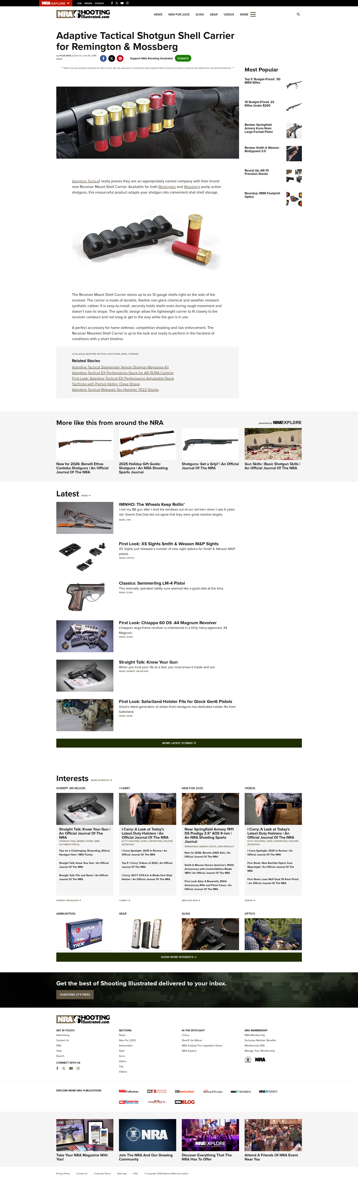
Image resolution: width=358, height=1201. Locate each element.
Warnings (122, 1173)
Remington (167, 186)
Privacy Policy (63, 1173)
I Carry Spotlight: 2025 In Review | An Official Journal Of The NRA (144, 852)
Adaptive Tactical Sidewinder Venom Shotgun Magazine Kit (120, 367)
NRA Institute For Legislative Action (202, 1045)
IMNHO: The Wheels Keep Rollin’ (152, 504)
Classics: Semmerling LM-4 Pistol (152, 583)
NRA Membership (255, 1035)
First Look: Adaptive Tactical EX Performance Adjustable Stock (123, 378)
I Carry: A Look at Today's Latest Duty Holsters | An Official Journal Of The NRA (145, 833)
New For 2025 (179, 14)
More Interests (100, 780)
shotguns (114, 353)
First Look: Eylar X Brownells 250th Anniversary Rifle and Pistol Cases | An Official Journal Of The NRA (208, 885)
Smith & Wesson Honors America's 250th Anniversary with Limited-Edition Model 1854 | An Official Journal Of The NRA (209, 869)
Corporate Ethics (102, 1173)
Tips (128, 519)
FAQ (58, 1045)
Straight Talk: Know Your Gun (148, 662)
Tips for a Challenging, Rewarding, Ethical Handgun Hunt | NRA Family (84, 852)
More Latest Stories (194, 743)
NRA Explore (189, 1051)
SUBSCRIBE (75, 994)
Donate (99, 3)
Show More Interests (199, 957)
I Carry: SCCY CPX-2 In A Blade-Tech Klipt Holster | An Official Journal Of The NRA (147, 877)
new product (226, 846)
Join (79, 3)
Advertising (62, 1035)
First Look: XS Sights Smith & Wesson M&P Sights (169, 543)
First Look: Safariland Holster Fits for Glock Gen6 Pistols (175, 701)
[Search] (298, 14)
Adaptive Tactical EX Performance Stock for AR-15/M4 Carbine (123, 372)
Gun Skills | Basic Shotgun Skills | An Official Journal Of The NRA (272, 466)
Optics (130, 557)
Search (60, 1056)
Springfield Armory (196, 846)
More (84, 495)
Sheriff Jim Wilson (137, 671)
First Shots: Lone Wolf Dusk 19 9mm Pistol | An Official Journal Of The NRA (273, 881)
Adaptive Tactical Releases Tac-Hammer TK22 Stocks (115, 389)
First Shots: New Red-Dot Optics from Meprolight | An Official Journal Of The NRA (270, 867)
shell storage (130, 353)
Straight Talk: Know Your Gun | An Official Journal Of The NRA (84, 833)
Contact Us (62, 1040)
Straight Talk (67, 841)
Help (59, 1051)
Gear (214, 14)
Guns (200, 14)
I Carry (124, 788)
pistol (213, 846)
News (158, 14)
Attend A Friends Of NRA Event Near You (271, 1157)
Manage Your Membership (260, 1051)
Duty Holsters (131, 841)
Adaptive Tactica (85, 181)
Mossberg (192, 186)
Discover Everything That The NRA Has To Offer (207, 1157)
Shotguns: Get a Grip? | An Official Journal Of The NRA (210, 466)
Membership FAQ (255, 1045)
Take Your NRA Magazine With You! (82, 1157)
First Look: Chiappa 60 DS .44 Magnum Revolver (168, 622)
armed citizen (85, 841)
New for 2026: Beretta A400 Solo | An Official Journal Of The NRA (207, 854)
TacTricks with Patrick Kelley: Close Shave (106, 384)
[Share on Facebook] (103, 56)
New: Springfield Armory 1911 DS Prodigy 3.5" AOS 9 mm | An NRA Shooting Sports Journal (209, 835)
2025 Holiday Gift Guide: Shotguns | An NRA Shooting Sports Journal (143, 468)
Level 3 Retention (151, 841)
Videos (229, 14)
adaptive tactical (96, 353)
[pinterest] (120, 56)
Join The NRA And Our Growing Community (146, 1157)
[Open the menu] (253, 14)
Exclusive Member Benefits (260, 1040)
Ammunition (65, 913)
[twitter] (112, 56)
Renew (88, 3)
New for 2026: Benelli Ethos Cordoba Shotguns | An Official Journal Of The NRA (82, 468)
